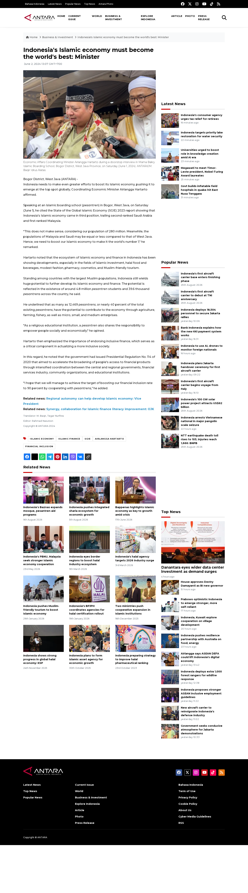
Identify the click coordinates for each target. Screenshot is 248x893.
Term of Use (187, 791)
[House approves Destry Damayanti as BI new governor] (170, 587)
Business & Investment (113, 18)
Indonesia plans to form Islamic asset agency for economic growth (86, 659)
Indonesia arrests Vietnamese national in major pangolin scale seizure (201, 421)
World (97, 16)
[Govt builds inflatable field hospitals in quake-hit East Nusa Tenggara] (170, 191)
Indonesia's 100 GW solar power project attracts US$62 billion (201, 403)
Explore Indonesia (148, 18)
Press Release (204, 18)
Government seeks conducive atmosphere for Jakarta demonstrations (201, 729)
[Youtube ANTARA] (204, 4)
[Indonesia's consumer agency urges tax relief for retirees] (170, 120)
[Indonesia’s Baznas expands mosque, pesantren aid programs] (43, 489)
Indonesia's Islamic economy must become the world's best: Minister (123, 37)
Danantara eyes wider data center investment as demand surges (192, 569)
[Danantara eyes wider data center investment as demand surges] (193, 542)
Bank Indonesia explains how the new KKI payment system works (201, 331)
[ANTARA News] (39, 17)
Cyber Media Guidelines (194, 816)
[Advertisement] (193, 71)
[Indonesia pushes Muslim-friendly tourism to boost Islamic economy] (43, 588)
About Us (184, 810)
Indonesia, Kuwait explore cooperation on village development (199, 621)
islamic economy (42, 439)
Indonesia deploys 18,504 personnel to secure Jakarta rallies (200, 313)
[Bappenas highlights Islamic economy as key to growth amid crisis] (135, 489)
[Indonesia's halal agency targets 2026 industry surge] (135, 539)
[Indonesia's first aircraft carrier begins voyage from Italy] (170, 386)
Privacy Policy (187, 797)
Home (61, 16)
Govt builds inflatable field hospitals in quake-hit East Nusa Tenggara (199, 189)
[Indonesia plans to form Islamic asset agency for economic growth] (89, 638)
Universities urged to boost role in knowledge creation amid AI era (200, 153)
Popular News (72, 4)
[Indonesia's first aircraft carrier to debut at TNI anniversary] (170, 296)
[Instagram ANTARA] (197, 4)
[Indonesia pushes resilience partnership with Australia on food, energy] (170, 640)
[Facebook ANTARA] (182, 4)
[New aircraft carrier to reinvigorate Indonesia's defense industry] (170, 713)
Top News (89, 4)
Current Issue (74, 18)
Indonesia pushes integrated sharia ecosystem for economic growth (89, 511)
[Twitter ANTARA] (190, 4)
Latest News (55, 4)
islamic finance (69, 439)
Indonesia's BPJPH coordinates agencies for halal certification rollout (86, 609)
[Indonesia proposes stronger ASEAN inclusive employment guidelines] (170, 695)
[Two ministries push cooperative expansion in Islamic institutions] (135, 588)
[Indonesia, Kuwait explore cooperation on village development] (170, 622)
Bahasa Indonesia (34, 4)
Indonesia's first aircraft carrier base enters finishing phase (200, 277)
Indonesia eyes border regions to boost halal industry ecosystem (84, 560)
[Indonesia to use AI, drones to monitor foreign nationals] (170, 351)
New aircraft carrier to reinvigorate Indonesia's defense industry (197, 711)
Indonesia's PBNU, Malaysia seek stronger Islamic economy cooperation (42, 560)
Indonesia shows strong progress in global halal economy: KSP (39, 659)
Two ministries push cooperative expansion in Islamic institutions (132, 609)
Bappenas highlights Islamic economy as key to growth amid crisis (134, 511)
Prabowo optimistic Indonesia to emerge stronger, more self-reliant (201, 603)
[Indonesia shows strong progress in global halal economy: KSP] (43, 638)
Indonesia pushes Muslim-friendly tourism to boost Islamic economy (41, 609)
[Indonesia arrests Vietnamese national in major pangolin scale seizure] (170, 422)
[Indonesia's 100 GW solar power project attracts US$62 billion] (170, 404)
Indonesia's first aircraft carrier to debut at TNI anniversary (197, 295)
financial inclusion (39, 446)
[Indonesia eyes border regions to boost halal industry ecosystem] (89, 539)
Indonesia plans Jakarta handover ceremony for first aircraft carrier (200, 367)
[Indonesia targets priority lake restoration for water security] (170, 137)
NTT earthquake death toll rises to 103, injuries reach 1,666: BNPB (199, 439)
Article (176, 16)
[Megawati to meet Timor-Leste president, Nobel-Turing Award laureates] (170, 173)
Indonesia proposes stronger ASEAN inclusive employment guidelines (201, 693)
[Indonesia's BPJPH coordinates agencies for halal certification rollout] (89, 588)
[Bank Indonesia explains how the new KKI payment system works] (170, 333)
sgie (88, 439)
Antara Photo (106, 4)
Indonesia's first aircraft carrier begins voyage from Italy (199, 385)
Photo (190, 16)
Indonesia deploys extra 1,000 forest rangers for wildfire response (201, 675)
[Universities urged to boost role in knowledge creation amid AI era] (170, 155)
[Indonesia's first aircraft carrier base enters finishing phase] (170, 278)
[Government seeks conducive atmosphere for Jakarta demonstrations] (170, 731)
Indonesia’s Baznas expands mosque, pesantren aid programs (42, 511)
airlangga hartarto (109, 439)
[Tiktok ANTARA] (211, 4)
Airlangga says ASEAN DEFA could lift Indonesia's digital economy (200, 657)
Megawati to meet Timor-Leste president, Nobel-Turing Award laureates (202, 171)
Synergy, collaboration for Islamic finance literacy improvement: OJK (100, 409)
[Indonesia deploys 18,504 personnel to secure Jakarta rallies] (170, 315)
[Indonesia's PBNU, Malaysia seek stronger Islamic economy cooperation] (43, 539)
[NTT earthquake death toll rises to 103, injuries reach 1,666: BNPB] (170, 440)
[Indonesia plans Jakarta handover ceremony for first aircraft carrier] (170, 368)
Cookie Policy (187, 803)
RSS (181, 823)
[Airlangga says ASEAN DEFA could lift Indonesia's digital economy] (170, 658)
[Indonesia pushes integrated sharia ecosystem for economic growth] (89, 489)
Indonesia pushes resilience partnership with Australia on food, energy (201, 639)
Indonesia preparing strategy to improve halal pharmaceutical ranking (135, 659)
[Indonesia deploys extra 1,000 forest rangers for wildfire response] (170, 676)
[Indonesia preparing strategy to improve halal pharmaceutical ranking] (135, 638)
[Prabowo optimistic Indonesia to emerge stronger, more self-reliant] (170, 604)
